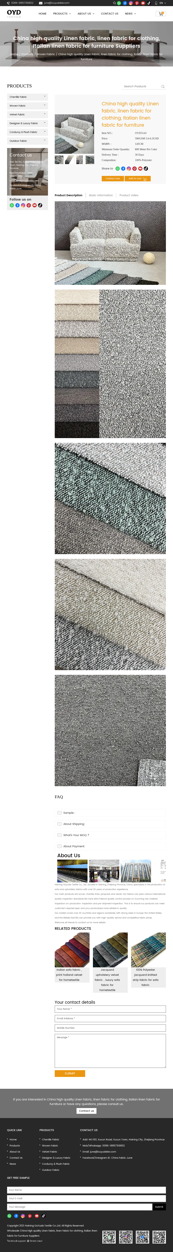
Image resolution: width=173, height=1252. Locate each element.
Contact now (113, 178)
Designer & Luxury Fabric (64, 19)
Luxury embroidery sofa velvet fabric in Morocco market (145, 975)
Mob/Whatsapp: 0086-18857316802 (21, 174)
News (129, 14)
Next (90, 159)
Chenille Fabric (18, 97)
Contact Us (109, 14)
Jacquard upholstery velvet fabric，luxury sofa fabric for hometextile (69, 980)
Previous (58, 159)
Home (42, 14)
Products (60, 14)
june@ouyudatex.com (56, 3)
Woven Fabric (45, 54)
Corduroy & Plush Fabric (23, 132)
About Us (85, 14)
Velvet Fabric (17, 115)
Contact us (86, 1111)
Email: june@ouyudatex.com (24, 181)
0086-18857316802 (22, 3)
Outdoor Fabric (18, 141)
